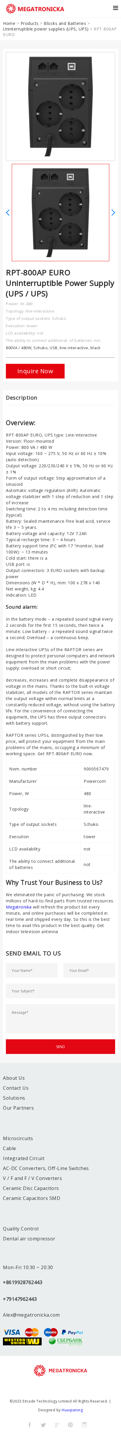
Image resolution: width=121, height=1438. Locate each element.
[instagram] (84, 1424)
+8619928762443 (22, 1282)
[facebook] (29, 1424)
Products (30, 23)
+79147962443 (20, 1299)
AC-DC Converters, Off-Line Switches (46, 1168)
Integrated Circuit (23, 1158)
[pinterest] (70, 1424)
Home (9, 23)
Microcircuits (18, 1138)
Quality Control (21, 1228)
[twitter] (43, 1424)
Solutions (14, 1098)
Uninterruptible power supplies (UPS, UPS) (46, 29)
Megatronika (19, 907)
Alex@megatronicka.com (31, 1315)
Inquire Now (35, 371)
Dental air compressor (29, 1238)
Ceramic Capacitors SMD (31, 1198)
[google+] (57, 1424)
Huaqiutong (72, 1410)
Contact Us (15, 1088)
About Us (14, 1078)
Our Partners (18, 1108)
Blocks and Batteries (65, 23)
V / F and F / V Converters (32, 1178)
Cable (9, 1148)
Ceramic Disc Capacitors (31, 1188)
